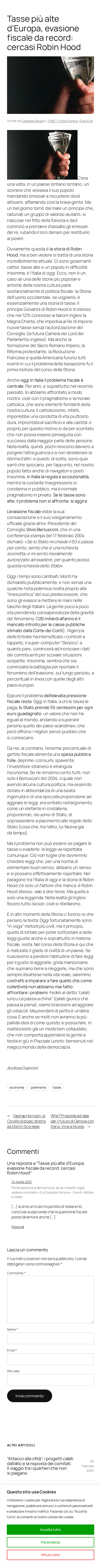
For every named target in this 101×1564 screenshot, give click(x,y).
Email (12, 1350)
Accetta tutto (50, 1529)
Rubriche (86, 121)
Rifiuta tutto (50, 1555)
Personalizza (50, 1542)
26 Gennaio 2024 (88, 1466)
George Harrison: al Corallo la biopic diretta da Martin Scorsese (26, 1121)
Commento (16, 1273)
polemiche (38, 1087)
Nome (12, 1329)
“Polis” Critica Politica (62, 121)
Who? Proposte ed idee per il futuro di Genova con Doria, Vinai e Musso (72, 1121)
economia (17, 1087)
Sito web (13, 1371)
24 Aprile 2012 (22, 1182)
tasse (57, 1087)
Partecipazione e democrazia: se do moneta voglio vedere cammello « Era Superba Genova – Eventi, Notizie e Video (52, 1192)
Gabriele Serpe (32, 121)
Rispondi (18, 1226)
